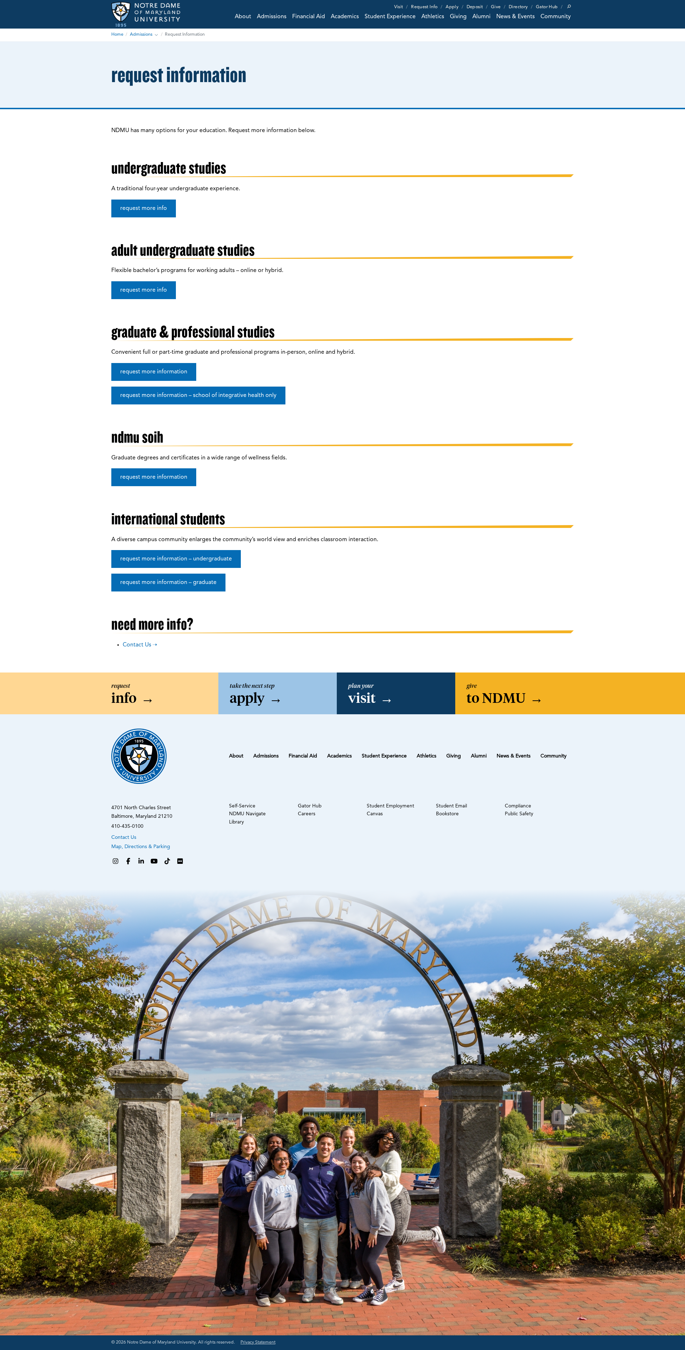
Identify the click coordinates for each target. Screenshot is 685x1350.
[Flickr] (180, 862)
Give (496, 7)
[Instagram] (115, 862)
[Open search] (569, 6)
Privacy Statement (257, 1342)
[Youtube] (154, 862)
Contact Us (137, 645)
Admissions (271, 17)
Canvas (375, 814)
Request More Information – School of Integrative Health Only (198, 395)
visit (371, 698)
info (132, 698)
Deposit (475, 7)
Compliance (518, 806)
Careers (306, 814)
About (243, 17)
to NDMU (505, 698)
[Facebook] (128, 862)
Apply (452, 7)
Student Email (451, 806)
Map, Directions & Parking (140, 846)
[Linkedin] (141, 862)
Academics (345, 17)
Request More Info (143, 208)
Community (556, 17)
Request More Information (153, 372)
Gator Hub (547, 7)
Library (236, 822)
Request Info (424, 7)
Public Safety (519, 814)
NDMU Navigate (247, 814)
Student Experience (390, 17)
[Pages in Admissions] (156, 35)
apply (256, 698)
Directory (518, 7)
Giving (458, 17)
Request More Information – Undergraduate (176, 559)
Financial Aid (308, 17)
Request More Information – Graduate (168, 582)
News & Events (515, 17)
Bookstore (447, 814)
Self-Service (242, 806)
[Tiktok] (167, 862)
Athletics (432, 17)
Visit (398, 7)
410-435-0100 (127, 826)
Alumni (481, 17)
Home (117, 34)
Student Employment (390, 806)
